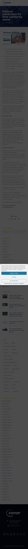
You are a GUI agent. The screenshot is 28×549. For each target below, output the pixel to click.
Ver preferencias (14, 280)
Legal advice (15, 283)
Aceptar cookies (14, 273)
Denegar (14, 277)
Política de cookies (8, 283)
